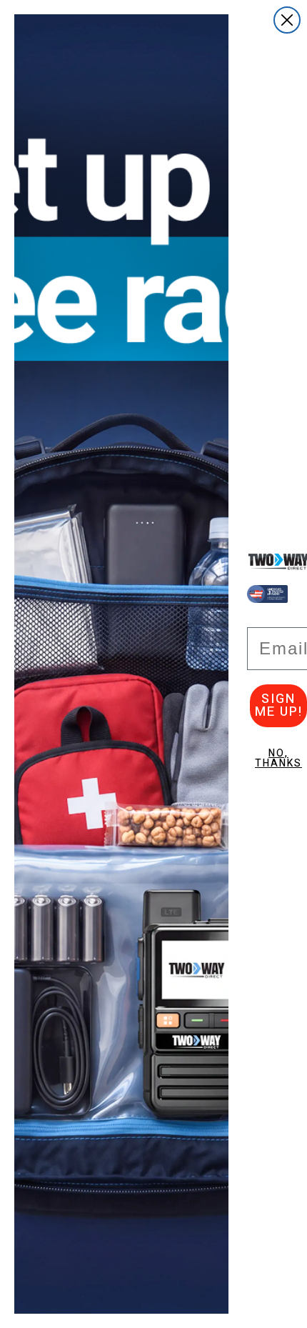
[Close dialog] (287, 20)
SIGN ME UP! (279, 705)
